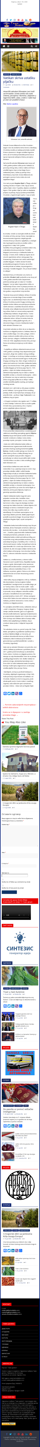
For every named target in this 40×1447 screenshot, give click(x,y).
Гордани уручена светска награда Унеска (23, 1015)
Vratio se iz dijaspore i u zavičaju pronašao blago (16, 713)
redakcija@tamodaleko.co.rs (11, 1310)
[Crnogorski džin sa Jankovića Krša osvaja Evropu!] (20, 783)
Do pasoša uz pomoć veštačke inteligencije (18, 1110)
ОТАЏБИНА (5, 1332)
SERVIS (26, 1105)
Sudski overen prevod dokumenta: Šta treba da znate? (26, 1135)
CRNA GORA (7, 1230)
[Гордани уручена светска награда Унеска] (8, 1013)
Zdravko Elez (17, 85)
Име (4, 852)
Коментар (6, 824)
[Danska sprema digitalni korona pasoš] (20, 726)
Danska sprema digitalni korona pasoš (19, 746)
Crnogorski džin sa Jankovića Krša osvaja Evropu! (19, 804)
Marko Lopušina (12, 104)
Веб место (5, 873)
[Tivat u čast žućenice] (20, 967)
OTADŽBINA (18, 1105)
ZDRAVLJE (24, 988)
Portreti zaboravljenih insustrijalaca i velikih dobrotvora (19, 706)
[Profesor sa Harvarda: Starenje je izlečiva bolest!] (8, 1033)
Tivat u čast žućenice (13, 991)
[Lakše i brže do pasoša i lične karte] (8, 1143)
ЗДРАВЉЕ (5, 1347)
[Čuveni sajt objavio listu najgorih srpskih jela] (8, 1278)
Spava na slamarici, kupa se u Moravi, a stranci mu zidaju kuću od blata (19, 775)
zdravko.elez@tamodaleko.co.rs (12, 1314)
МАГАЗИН (5, 1335)
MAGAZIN (7, 74)
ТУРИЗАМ (5, 1344)
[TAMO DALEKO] (4, 46)
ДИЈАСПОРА (6, 1329)
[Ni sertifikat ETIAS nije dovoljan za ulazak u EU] (8, 1153)
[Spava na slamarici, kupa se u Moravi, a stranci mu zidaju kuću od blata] (20, 754)
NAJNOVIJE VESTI (16, 74)
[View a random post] (36, 46)
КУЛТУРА (5, 1338)
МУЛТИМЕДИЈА (7, 1341)
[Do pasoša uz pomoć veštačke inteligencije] (20, 1085)
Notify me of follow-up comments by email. (16, 882)
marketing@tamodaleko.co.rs (11, 1312)
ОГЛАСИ (4, 1357)
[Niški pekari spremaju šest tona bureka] (8, 1257)
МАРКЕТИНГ (6, 1353)
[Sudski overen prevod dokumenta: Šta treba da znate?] (8, 1133)
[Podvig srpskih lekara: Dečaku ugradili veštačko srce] (8, 1023)
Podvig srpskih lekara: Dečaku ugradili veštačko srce (24, 1025)
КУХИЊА (5, 1350)
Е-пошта (5, 863)
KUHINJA (6, 988)
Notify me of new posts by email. (13, 888)
